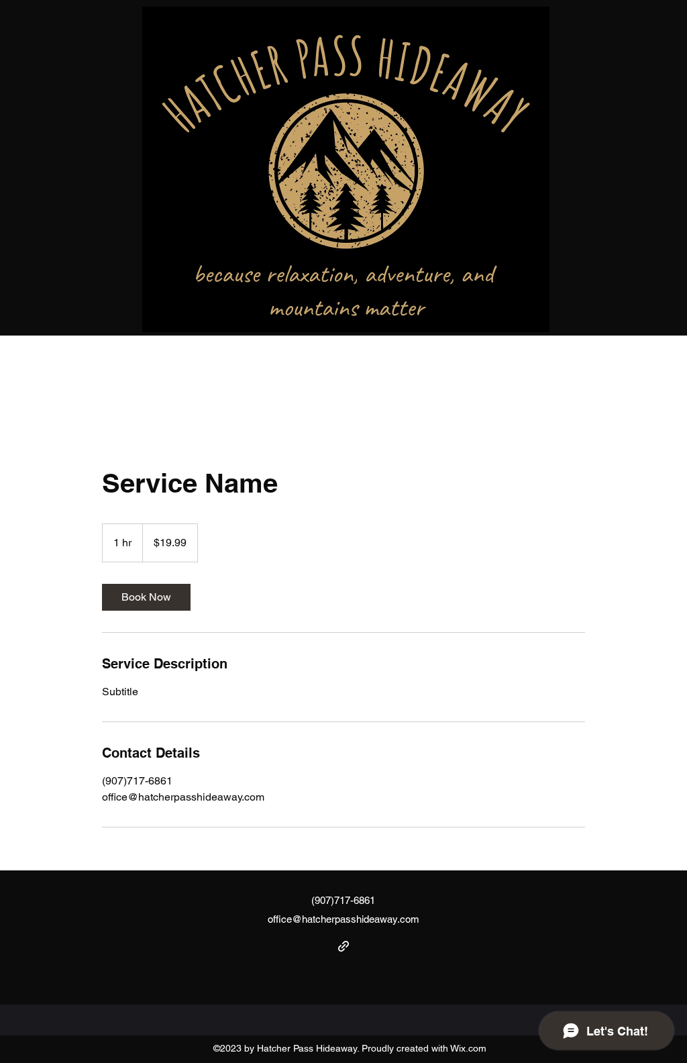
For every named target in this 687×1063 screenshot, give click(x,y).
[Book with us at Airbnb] (343, 946)
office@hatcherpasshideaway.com (343, 919)
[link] (146, 597)
